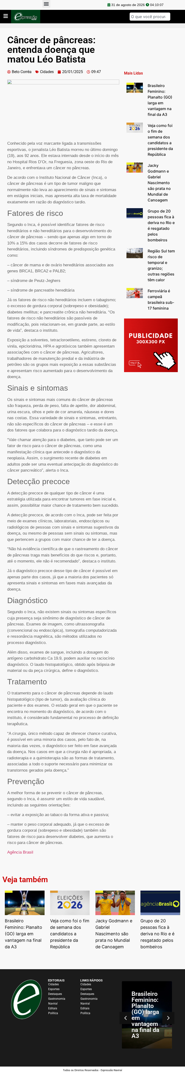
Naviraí (53, 1003)
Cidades (47, 71)
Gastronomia (56, 998)
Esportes (53, 989)
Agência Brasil (20, 852)
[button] (168, 1018)
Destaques (55, 994)
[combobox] (150, 16)
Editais (52, 1008)
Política (53, 1013)
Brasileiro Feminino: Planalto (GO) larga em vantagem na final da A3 (145, 1014)
